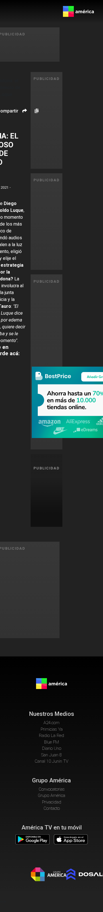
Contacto (51, 808)
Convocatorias (52, 789)
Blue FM (51, 742)
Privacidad (51, 802)
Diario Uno (51, 748)
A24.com (51, 722)
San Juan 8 (51, 755)
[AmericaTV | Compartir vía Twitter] (24, 128)
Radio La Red (51, 735)
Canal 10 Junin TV (51, 761)
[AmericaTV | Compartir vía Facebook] (23, 120)
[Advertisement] (49, 498)
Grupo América (51, 795)
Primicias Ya (52, 729)
